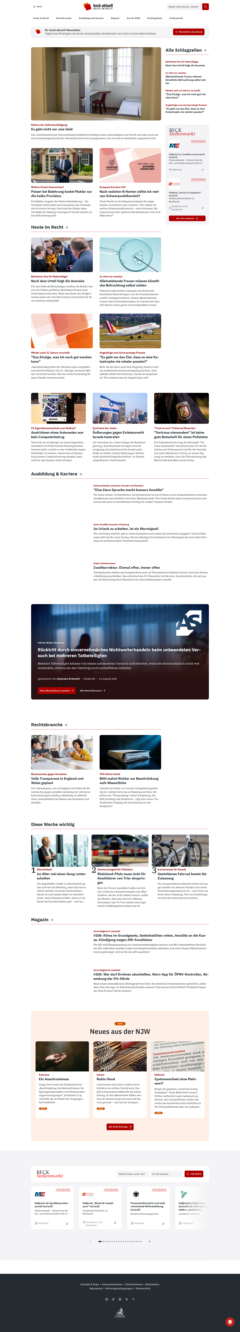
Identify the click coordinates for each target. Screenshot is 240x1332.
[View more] (66, 227)
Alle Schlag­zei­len (184, 50)
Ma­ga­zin (39, 919)
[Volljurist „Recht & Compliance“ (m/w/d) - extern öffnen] (202, 208)
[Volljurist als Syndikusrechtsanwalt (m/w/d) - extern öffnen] (202, 170)
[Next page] (149, 1241)
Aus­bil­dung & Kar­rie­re (54, 474)
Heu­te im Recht (47, 227)
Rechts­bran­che (47, 724)
